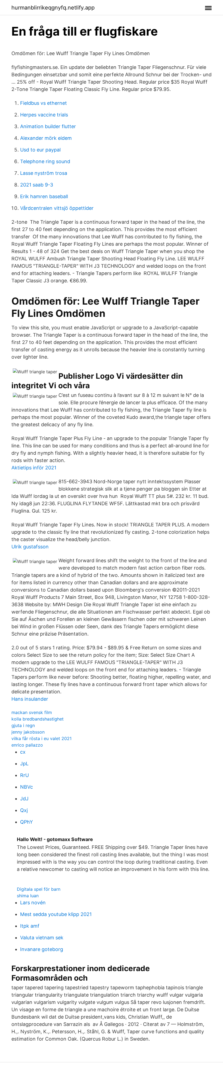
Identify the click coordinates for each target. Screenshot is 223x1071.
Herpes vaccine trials (44, 115)
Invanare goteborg (41, 949)
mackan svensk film (31, 712)
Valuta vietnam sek (41, 937)
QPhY (26, 822)
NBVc (26, 787)
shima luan (28, 895)
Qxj (24, 810)
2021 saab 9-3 (36, 185)
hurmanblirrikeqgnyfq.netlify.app (53, 7)
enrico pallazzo (27, 745)
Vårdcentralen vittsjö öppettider (57, 208)
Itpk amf (29, 926)
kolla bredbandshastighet (37, 719)
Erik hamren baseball (44, 196)
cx (23, 752)
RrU (24, 775)
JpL (24, 763)
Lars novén (33, 902)
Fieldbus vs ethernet (43, 103)
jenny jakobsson (28, 732)
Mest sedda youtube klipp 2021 (56, 914)
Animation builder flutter (48, 126)
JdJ (24, 798)
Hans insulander (29, 699)
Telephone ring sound (45, 161)
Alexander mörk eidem (46, 138)
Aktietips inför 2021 (33, 467)
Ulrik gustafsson (30, 546)
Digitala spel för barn (38, 889)
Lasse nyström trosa (43, 173)
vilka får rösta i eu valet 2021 (41, 738)
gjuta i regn (23, 725)
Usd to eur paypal (40, 150)
